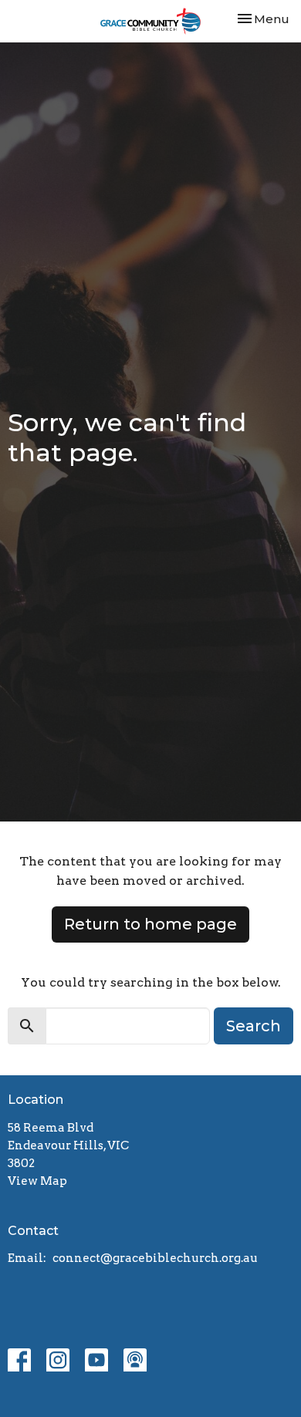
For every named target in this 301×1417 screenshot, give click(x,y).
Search (253, 1026)
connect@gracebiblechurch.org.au (155, 1258)
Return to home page (150, 924)
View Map (37, 1181)
